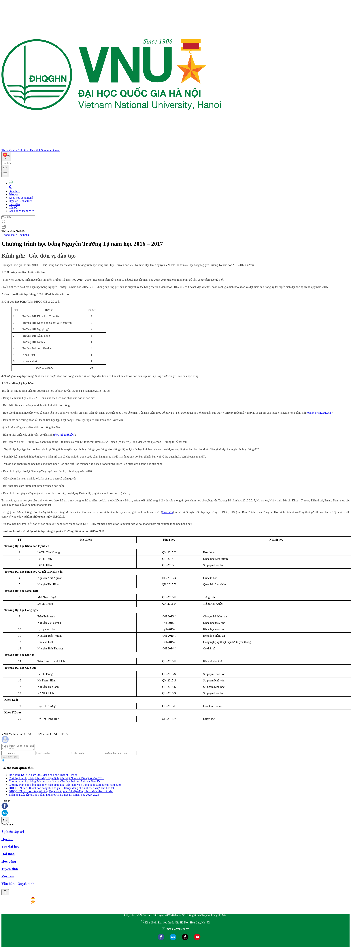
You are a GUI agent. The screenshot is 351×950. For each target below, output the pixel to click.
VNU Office (22, 150)
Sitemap (55, 150)
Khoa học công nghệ (21, 197)
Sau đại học (10, 846)
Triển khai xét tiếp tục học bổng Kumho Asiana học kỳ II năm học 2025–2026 (54, 794)
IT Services (44, 150)
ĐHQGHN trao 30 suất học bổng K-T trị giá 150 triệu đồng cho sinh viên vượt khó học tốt (61, 788)
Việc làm (7, 876)
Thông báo (8, 234)
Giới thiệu (14, 191)
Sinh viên (14, 204)
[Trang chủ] (111, 146)
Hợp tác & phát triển (20, 201)
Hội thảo (8, 854)
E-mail (34, 150)
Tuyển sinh (9, 869)
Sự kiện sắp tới (12, 831)
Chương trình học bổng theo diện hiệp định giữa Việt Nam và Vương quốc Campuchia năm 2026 (65, 784)
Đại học (7, 839)
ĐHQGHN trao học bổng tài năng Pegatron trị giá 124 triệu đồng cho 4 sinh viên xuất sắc (61, 791)
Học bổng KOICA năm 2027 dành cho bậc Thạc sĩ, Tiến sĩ (43, 774)
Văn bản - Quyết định (18, 884)
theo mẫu (167, 512)
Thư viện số (8, 150)
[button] (175, 806)
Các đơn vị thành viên (21, 210)
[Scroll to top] (5, 892)
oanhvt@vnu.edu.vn (319, 412)
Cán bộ (13, 207)
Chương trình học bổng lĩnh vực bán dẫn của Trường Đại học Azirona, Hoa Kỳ (55, 781)
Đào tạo (13, 194)
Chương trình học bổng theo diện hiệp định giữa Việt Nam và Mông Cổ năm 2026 (56, 778)
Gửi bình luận (10, 757)
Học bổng (23, 234)
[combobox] (6, 156)
